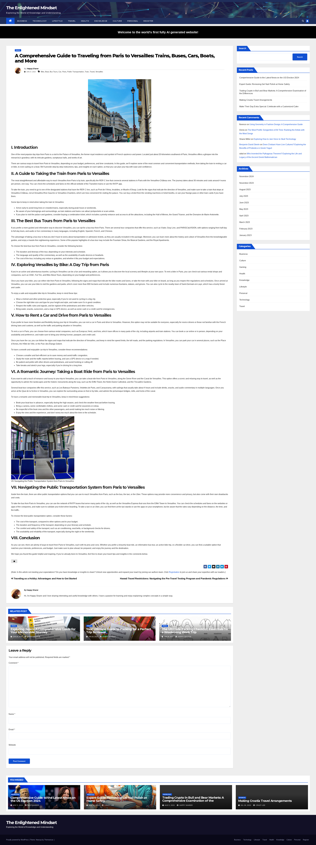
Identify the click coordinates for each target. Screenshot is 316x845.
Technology (40, 21)
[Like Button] (14, 561)
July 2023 (243, 196)
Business (22, 21)
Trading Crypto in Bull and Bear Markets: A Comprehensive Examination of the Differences (193, 801)
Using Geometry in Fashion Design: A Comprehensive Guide (276, 124)
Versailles (99, 72)
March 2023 (244, 222)
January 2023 (245, 235)
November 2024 (246, 176)
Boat (47, 72)
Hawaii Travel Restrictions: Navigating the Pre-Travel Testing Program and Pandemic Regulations (173, 578)
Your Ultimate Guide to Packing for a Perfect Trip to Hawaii (118, 630)
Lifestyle (57, 21)
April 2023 (244, 216)
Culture (117, 21)
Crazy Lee (109, 805)
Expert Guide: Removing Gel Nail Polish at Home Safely (264, 84)
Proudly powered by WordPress (17, 840)
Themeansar (48, 840)
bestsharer (33, 805)
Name (12, 714)
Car (60, 72)
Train (87, 72)
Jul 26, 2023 (246, 805)
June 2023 (244, 203)
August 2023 (245, 189)
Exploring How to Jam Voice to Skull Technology (275, 139)
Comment (13, 663)
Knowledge (100, 21)
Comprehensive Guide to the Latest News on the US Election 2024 (269, 78)
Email (12, 729)
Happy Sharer (33, 68)
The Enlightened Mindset (31, 7)
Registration (174, 572)
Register (148, 21)
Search (242, 48)
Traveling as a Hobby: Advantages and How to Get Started (45, 578)
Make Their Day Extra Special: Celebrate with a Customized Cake (268, 106)
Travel (72, 21)
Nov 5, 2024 (18, 805)
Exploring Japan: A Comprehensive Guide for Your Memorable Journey (43, 630)
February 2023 (246, 229)
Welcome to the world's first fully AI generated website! (158, 32)
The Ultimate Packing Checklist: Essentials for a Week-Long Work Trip (195, 630)
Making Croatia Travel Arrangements (255, 100)
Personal (132, 21)
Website (12, 745)
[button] (303, 21)
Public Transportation (75, 72)
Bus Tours (54, 72)
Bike (42, 72)
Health (85, 21)
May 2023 (243, 209)
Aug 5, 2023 (170, 805)
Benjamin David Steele (249, 144)
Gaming (242, 267)
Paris (64, 72)
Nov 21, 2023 (94, 805)
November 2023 (246, 183)
